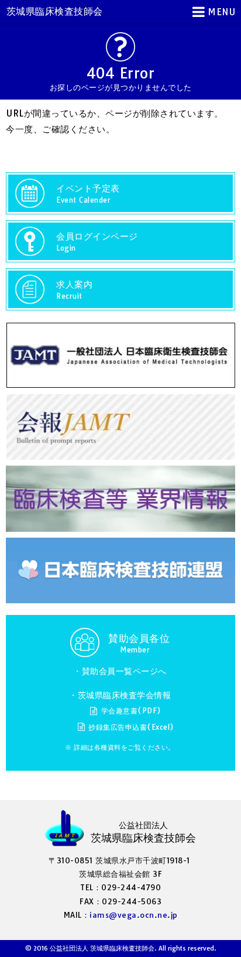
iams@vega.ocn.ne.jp (133, 915)
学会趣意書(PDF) (131, 710)
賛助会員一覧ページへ (124, 671)
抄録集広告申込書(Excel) (131, 727)
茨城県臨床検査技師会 (54, 11)
